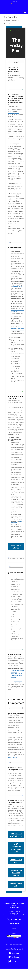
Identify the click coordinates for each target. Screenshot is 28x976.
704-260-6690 (16, 911)
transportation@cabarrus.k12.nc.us (17, 310)
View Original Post (9, 23)
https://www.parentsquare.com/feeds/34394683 (17, 329)
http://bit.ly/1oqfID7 (13, 757)
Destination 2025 (17, 286)
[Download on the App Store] (14, 961)
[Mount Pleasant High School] (14, 8)
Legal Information (14, 923)
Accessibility (14, 931)
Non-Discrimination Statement (14, 926)
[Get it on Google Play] (14, 957)
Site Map (14, 928)
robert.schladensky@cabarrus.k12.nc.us (16, 914)
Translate (18, 937)
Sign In (14, 933)
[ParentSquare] (14, 953)
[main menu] (25, 12)
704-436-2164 (15, 913)
